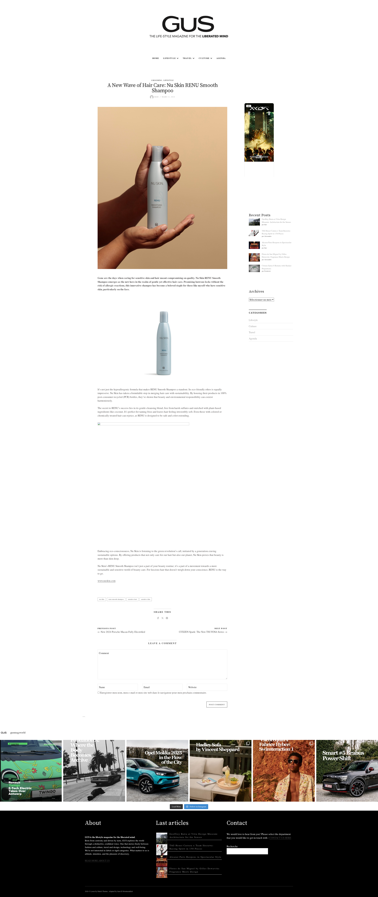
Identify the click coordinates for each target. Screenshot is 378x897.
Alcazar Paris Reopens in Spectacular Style (195, 856)
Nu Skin (101, 599)
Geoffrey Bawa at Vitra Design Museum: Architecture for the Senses (276, 220)
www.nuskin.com (106, 580)
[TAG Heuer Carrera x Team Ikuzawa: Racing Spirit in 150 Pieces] (161, 849)
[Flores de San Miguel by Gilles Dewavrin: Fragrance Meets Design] (161, 872)
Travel (187, 58)
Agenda (221, 58)
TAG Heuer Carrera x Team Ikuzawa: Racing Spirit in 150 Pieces (276, 232)
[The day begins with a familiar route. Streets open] (157, 771)
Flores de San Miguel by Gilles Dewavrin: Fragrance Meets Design (276, 255)
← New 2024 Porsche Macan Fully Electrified (121, 631)
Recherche (232, 846)
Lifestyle (169, 58)
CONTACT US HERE (280, 837)
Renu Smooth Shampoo (116, 599)
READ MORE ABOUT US (97, 860)
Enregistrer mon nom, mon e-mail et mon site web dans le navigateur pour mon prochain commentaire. (153, 692)
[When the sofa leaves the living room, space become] (220, 771)
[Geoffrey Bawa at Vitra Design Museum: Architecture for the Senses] (161, 838)
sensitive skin (145, 599)
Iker (156, 97)
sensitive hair (132, 599)
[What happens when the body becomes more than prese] (94, 771)
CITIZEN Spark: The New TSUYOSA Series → (203, 631)
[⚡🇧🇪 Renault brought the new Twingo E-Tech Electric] (31, 771)
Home (155, 58)
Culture (204, 58)
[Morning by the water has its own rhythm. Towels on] (284, 771)
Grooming (156, 80)
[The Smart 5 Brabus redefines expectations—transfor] (347, 771)
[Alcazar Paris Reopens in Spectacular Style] (161, 861)
